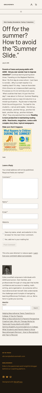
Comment (6, 177)
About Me (5, 302)
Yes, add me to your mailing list (16, 239)
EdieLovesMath (9, 4)
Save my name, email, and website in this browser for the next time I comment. (21, 233)
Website (5, 222)
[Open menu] (21, 11)
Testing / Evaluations (27, 22)
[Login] (31, 4)
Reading (9, 22)
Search (4, 304)
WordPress (18, 382)
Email (5, 212)
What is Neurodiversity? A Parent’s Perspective (20, 319)
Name (5, 202)
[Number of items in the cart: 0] (36, 4)
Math (5, 22)
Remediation (16, 22)
